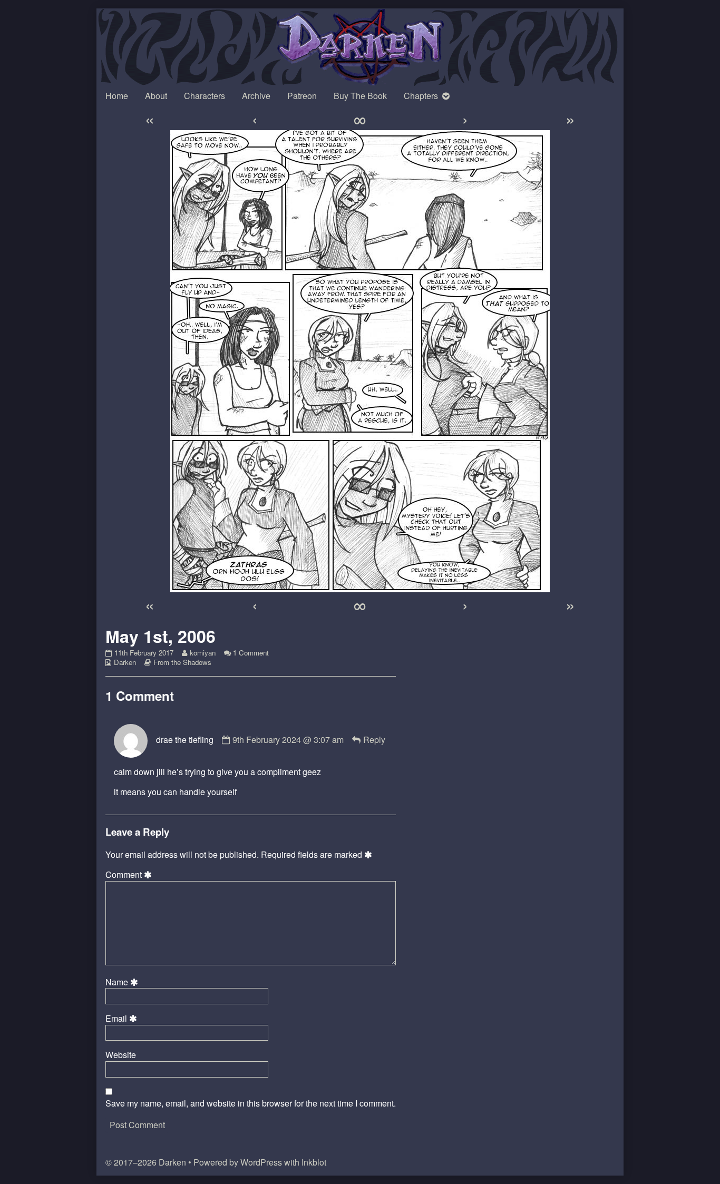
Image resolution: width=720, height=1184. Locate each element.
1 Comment (251, 653)
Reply (374, 739)
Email (122, 1018)
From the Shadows (182, 662)
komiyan (202, 653)
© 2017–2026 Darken (145, 1162)
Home (116, 96)
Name (123, 982)
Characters (204, 96)
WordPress (261, 1162)
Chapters (421, 96)
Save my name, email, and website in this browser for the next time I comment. (250, 1103)
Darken (125, 662)
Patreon (302, 96)
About (156, 96)
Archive (256, 96)
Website (120, 1055)
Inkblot (313, 1162)
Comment (130, 874)
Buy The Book (360, 96)
